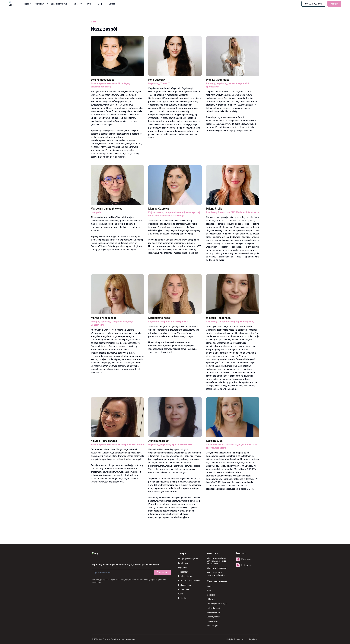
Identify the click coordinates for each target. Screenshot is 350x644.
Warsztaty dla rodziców (217, 568)
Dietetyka (182, 598)
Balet (209, 590)
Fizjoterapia (183, 563)
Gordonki (211, 595)
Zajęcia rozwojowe (59, 4)
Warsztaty (39, 4)
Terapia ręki (183, 572)
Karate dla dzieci (214, 612)
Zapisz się (162, 572)
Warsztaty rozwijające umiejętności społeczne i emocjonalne (217, 561)
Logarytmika (212, 621)
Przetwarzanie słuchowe (189, 581)
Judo (209, 586)
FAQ (89, 4)
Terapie (25, 4)
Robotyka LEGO (213, 608)
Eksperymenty (213, 617)
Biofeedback (183, 589)
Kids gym (211, 599)
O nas (76, 4)
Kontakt (334, 3)
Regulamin (253, 639)
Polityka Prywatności (235, 639)
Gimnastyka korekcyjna (217, 604)
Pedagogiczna (184, 585)
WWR (180, 594)
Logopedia (182, 567)
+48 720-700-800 (313, 3)
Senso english (213, 625)
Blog (100, 4)
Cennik (112, 4)
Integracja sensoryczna (188, 559)
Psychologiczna (185, 576)
